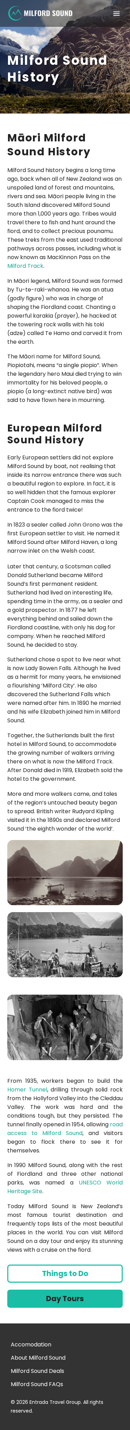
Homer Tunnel (27, 1090)
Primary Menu (116, 13)
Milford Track (25, 266)
